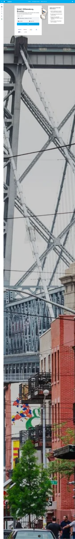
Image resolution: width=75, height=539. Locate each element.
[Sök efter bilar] (1, 9)
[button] (2, 1)
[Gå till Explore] (1, 13)
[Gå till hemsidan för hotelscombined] (8, 1)
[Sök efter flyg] (1, 5)
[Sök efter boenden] (1, 7)
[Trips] (1, 16)
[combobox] (20, 15)
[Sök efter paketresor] (1, 11)
